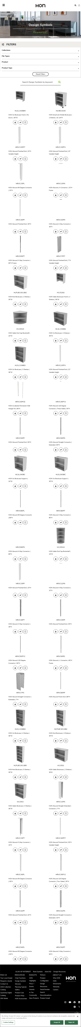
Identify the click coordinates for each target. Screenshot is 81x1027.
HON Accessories (21, 999)
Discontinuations (45, 995)
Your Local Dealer (6, 978)
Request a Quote (6, 981)
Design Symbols (20, 981)
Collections (40, 50)
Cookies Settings (8, 1022)
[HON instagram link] (65, 1002)
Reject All (71, 1022)
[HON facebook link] (74, 1002)
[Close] (77, 1016)
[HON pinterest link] (74, 1006)
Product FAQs (19, 996)
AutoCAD (48, 972)
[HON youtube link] (70, 1002)
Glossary (18, 984)
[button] (79, 5)
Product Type (40, 68)
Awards (31, 989)
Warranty (56, 987)
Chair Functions (20, 978)
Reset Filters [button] (40, 74)
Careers (55, 990)
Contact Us (4, 984)
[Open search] (75, 5)
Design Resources (59, 972)
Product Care (19, 993)
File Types (40, 56)
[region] (40, 1020)
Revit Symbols (38, 972)
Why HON (56, 978)
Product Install (45, 998)
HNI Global (4, 998)
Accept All (57, 1022)
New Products (34, 998)
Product (40, 62)
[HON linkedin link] (79, 1002)
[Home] (40, 6)
